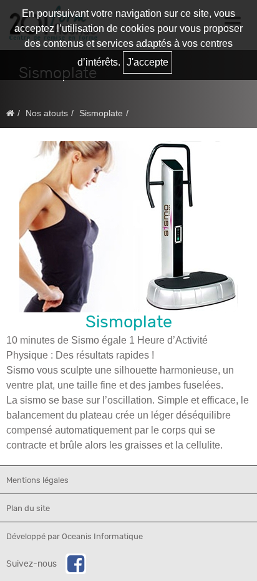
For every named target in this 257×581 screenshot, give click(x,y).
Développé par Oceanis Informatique (74, 537)
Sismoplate (101, 113)
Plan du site (28, 509)
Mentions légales (37, 481)
